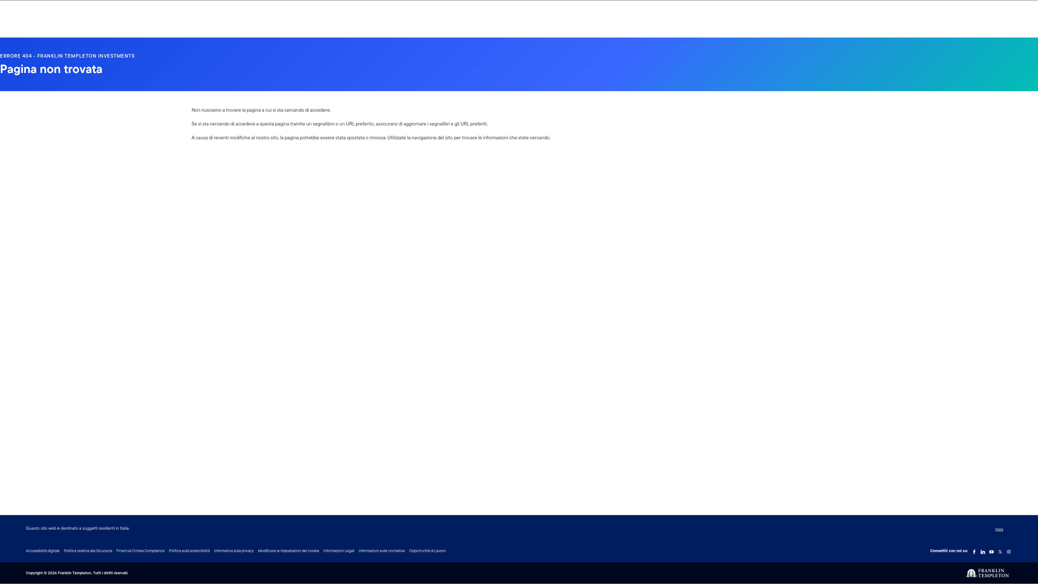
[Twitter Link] (1000, 550)
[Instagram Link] (1008, 550)
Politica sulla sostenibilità (189, 550)
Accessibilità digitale (43, 550)
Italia (999, 529)
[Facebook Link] (974, 550)
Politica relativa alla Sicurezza (88, 550)
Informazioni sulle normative (382, 550)
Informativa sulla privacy (234, 550)
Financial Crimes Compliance (141, 550)
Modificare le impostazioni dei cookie (288, 550)
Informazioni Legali (339, 550)
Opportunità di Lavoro (427, 550)
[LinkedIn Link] (983, 550)
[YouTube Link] (991, 550)
